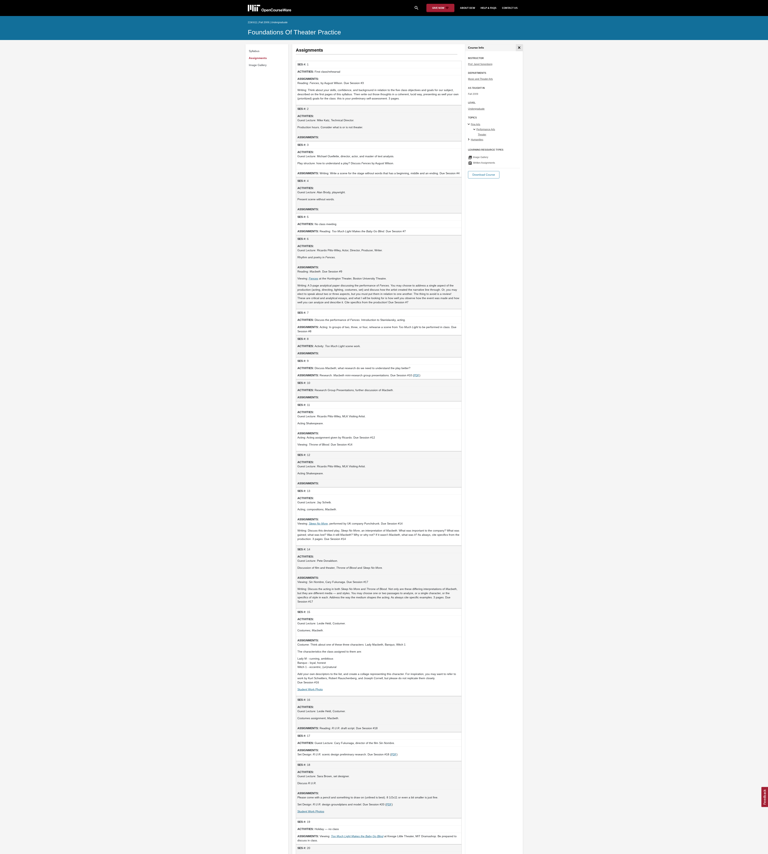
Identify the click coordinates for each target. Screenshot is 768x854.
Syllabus (254, 51)
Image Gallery (258, 65)
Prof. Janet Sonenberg (480, 64)
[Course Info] (519, 47)
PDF (416, 375)
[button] (483, 174)
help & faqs (488, 8)
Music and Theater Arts (480, 79)
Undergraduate (476, 108)
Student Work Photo (310, 689)
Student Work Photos (310, 811)
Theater (482, 134)
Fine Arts (475, 124)
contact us (510, 8)
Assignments (258, 58)
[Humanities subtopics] (469, 139)
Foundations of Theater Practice (294, 32)
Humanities (477, 139)
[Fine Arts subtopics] (469, 124)
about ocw (467, 8)
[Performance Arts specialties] (475, 129)
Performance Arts (485, 129)
